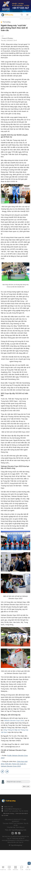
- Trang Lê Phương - (7, 38)
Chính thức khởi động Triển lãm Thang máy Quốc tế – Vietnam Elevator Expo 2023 (14, 764)
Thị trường (6, 22)
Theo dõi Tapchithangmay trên (15, 830)
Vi (12, 755)
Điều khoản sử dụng (8, 813)
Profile (9, 755)
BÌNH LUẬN (26, 786)
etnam (15, 755)
